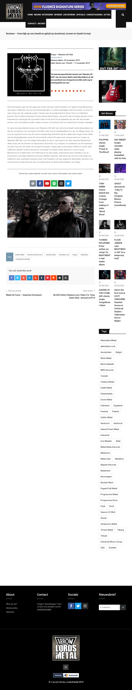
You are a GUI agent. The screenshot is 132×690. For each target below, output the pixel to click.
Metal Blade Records (110, 447)
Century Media (107, 382)
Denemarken (107, 394)
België (119, 352)
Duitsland (105, 405)
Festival (104, 411)
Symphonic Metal (109, 524)
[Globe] (33, 183)
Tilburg (120, 530)
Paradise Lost (64, 255)
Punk (103, 506)
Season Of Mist (108, 512)
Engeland (118, 405)
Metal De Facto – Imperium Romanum (24, 295)
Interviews (47, 15)
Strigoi (74, 255)
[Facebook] (40, 183)
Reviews (58, 15)
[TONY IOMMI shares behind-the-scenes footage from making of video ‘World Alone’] (104, 169)
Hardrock (118, 423)
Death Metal (19, 255)
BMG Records (107, 370)
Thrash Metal (107, 530)
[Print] (66, 277)
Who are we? (11, 604)
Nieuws (37, 15)
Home (30, 15)
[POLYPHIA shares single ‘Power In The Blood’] (104, 125)
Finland (115, 411)
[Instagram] (61, 183)
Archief (41, 24)
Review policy (12, 608)
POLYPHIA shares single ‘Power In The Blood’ (104, 146)
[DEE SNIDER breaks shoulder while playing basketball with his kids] (120, 125)
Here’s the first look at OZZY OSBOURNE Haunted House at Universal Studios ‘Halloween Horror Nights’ (119, 305)
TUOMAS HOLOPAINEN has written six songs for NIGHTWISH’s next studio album (104, 252)
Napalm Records (108, 465)
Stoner (104, 518)
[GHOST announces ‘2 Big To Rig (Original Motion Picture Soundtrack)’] (120, 169)
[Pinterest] (48, 277)
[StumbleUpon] (36, 277)
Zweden (112, 547)
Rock (111, 506)
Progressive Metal (109, 494)
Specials (80, 15)
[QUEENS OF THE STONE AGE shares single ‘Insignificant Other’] (104, 275)
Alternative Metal (108, 340)
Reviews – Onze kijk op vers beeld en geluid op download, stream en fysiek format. (48, 33)
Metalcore (105, 453)
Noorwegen (106, 476)
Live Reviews (69, 15)
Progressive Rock (109, 500)
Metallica (119, 459)
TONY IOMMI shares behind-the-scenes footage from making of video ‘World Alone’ (104, 199)
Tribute (104, 536)
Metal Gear (106, 459)
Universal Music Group (111, 542)
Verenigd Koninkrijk (22, 259)
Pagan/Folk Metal (109, 488)
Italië (118, 441)
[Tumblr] (41, 277)
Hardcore (105, 423)
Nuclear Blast (56, 57)
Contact (32, 24)
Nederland (105, 470)
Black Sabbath (107, 364)
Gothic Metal (107, 417)
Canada (104, 376)
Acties (107, 15)
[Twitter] (68, 183)
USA (103, 547)
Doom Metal (106, 399)
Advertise (10, 612)
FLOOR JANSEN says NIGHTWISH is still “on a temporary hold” (119, 249)
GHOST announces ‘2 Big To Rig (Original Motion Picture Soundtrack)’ (120, 196)
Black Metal (106, 358)
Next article (88, 291)
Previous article (14, 291)
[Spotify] (54, 183)
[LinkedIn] (29, 277)
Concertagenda (94, 15)
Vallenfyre (84, 255)
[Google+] (23, 277)
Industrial (105, 435)
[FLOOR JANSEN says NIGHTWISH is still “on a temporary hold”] (120, 225)
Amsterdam (106, 352)
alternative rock (108, 346)
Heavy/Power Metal (110, 429)
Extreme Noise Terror (35, 255)
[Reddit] (54, 277)
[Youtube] (47, 183)
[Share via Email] (60, 277)
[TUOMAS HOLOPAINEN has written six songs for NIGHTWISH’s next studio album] (104, 225)
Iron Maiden (106, 441)
